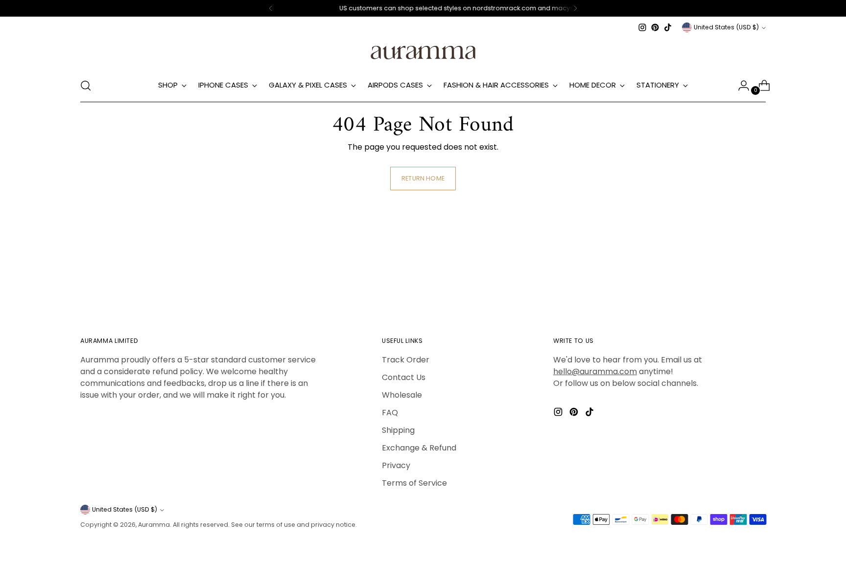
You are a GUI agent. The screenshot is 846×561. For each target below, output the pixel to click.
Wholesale (402, 395)
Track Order (405, 359)
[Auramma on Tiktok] (667, 27)
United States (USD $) (726, 27)
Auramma (154, 524)
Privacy (396, 465)
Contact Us (403, 377)
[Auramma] (423, 51)
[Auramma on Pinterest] (655, 27)
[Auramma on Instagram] (642, 27)
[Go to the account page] (740, 85)
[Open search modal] (85, 85)
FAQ (390, 412)
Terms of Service (414, 483)
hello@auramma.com (595, 371)
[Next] (575, 8)
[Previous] (271, 8)
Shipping (398, 430)
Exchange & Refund (419, 447)
